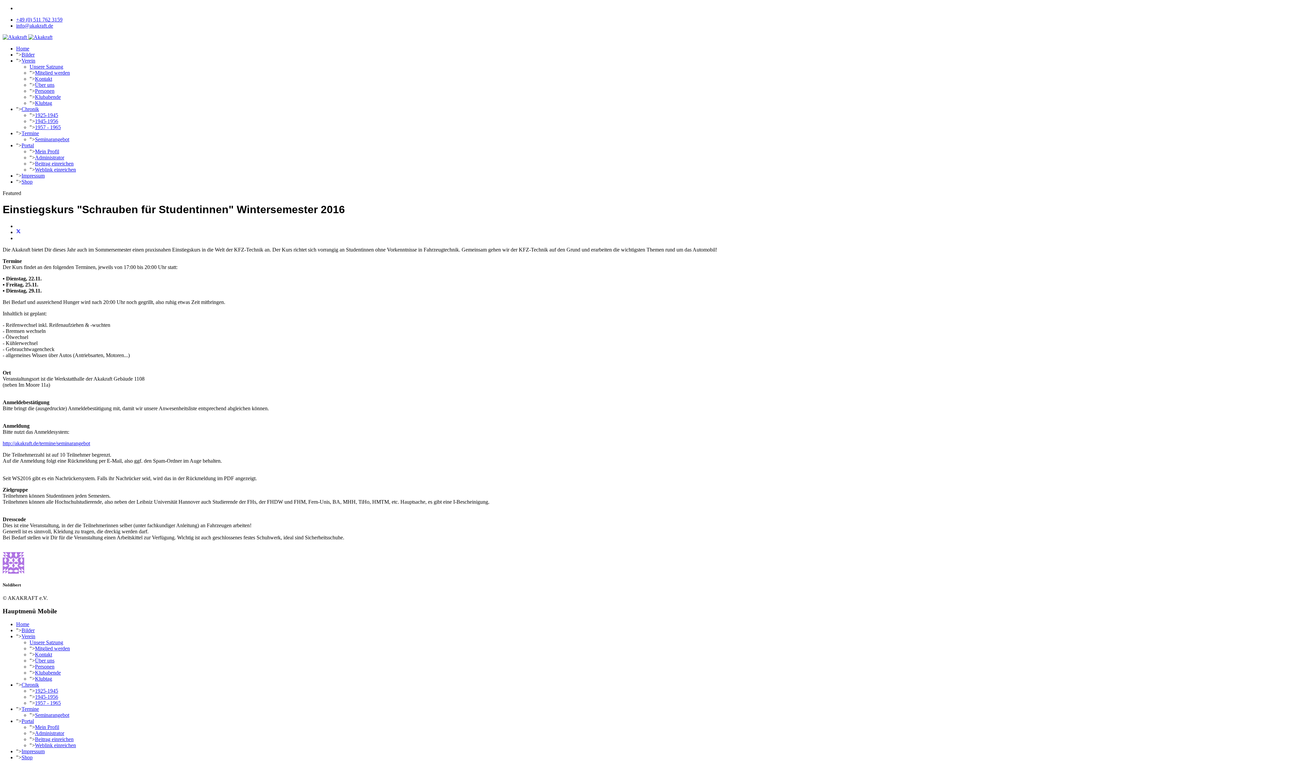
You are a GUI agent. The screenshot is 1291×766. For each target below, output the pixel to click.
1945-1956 (46, 121)
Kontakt (43, 79)
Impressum (33, 176)
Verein (28, 61)
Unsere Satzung (46, 67)
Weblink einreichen (55, 170)
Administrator (49, 157)
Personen (44, 91)
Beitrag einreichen (54, 163)
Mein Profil (47, 151)
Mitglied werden (52, 73)
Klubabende (48, 97)
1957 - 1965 (48, 127)
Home (22, 48)
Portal (28, 145)
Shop (27, 182)
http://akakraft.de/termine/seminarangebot (46, 443)
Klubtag (43, 103)
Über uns (44, 85)
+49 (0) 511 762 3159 (39, 20)
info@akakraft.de (34, 26)
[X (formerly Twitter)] (18, 232)
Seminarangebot (52, 139)
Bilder (28, 55)
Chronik (30, 109)
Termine (30, 133)
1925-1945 (46, 115)
